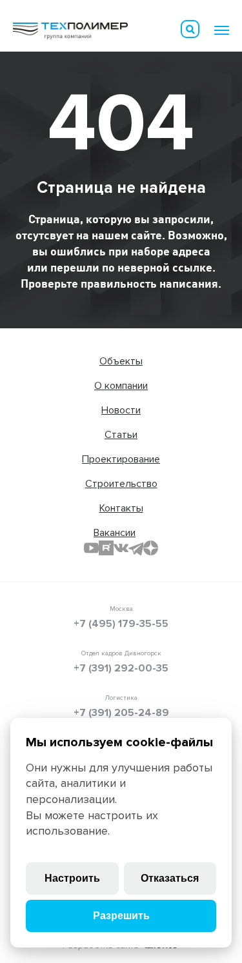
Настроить (72, 878)
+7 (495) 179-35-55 (121, 623)
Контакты (121, 508)
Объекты (121, 361)
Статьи (121, 434)
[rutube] (106, 548)
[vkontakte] (121, 548)
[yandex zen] (150, 548)
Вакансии (115, 532)
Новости (121, 410)
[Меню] (221, 30)
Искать (190, 29)
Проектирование (121, 459)
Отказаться (170, 878)
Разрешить (121, 915)
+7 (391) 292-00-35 (121, 668)
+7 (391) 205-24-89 (121, 712)
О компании (121, 385)
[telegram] (135, 548)
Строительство (121, 483)
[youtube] (91, 548)
